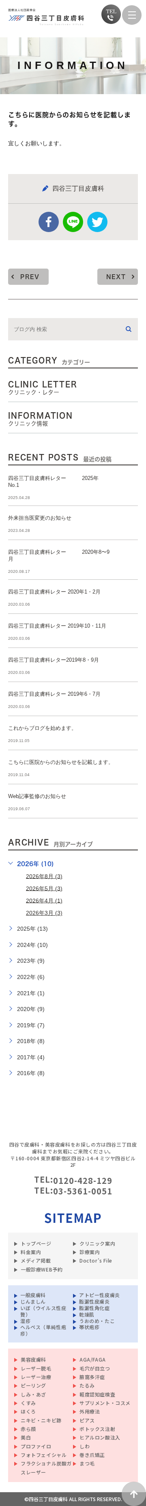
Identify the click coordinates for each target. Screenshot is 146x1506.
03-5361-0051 (82, 1191)
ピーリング (33, 1385)
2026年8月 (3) (44, 876)
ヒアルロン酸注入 (99, 1437)
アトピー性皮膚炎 (99, 1294)
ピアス (87, 1420)
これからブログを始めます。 (42, 728)
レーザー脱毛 (36, 1368)
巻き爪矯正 (92, 1454)
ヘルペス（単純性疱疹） (43, 1330)
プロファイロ (36, 1446)
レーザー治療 (36, 1376)
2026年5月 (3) (44, 888)
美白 (26, 1437)
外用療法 (89, 1411)
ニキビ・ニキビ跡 (41, 1420)
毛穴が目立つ (94, 1368)
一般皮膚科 (33, 1294)
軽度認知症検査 (97, 1394)
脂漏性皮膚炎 (94, 1300)
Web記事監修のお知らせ (37, 796)
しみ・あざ (33, 1394)
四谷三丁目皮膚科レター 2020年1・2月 (54, 592)
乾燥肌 (86, 1313)
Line (73, 222)
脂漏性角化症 (94, 1307)
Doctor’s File (95, 1260)
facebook (49, 222)
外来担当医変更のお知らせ (39, 518)
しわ (84, 1446)
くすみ (28, 1402)
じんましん (33, 1300)
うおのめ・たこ (97, 1320)
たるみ (87, 1385)
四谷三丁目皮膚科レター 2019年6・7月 (54, 694)
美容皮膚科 (33, 1359)
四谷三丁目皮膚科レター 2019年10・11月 (57, 626)
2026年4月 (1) (44, 900)
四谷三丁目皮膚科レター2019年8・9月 (53, 660)
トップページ (36, 1243)
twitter (97, 222)
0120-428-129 (82, 1180)
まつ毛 (87, 1463)
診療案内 (89, 1251)
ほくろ (28, 1411)
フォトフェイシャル (44, 1454)
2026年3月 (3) (44, 913)
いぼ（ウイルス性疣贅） (43, 1310)
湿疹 (25, 1320)
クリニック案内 (97, 1243)
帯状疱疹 (89, 1326)
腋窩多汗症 (92, 1376)
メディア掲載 (36, 1260)
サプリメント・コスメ (105, 1402)
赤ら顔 (28, 1428)
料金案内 (31, 1251)
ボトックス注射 (97, 1428)
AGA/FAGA (92, 1359)
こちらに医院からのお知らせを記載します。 (61, 762)
